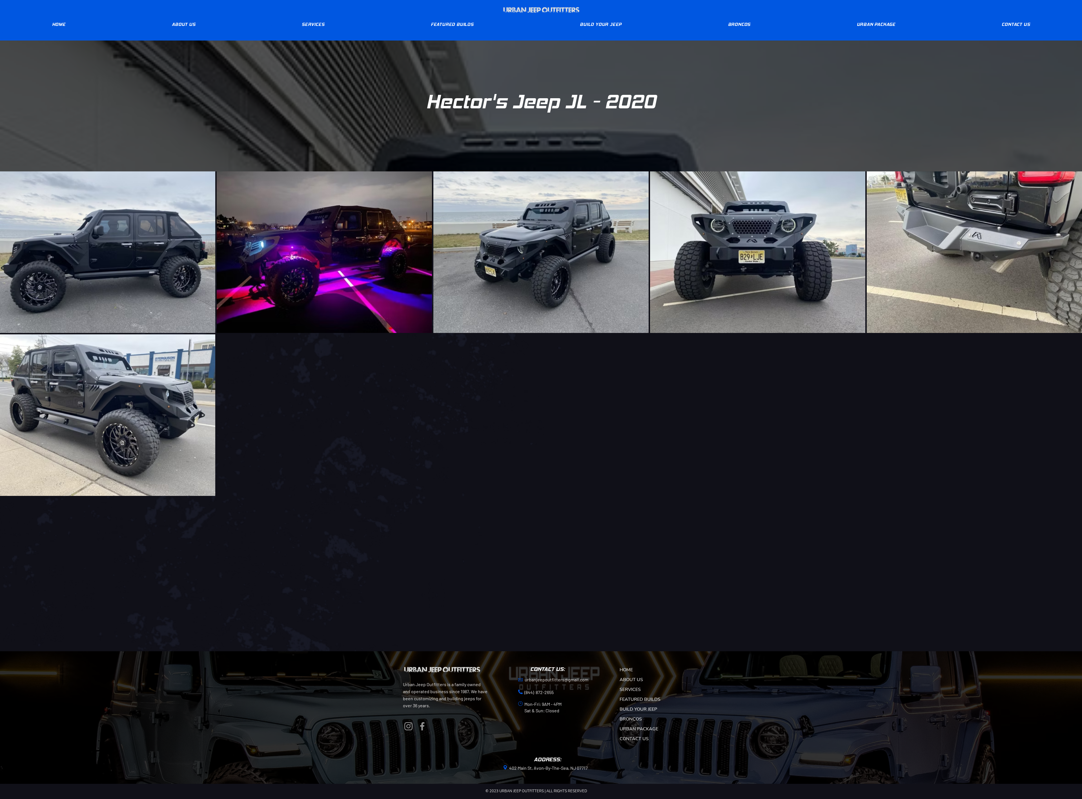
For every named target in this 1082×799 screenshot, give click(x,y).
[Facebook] (422, 726)
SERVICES (630, 689)
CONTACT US (634, 739)
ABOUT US (631, 680)
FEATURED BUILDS (640, 699)
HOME (626, 670)
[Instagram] (408, 726)
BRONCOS (631, 719)
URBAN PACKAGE (639, 729)
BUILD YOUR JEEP (638, 709)
